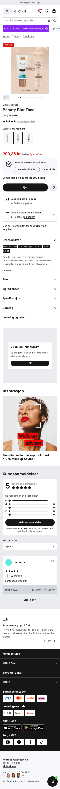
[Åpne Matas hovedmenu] (7, 11)
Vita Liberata (10, 105)
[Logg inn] (39, 11)
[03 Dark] (28, 138)
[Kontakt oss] (52, 781)
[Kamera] (49, 20)
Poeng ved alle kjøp (30, 2)
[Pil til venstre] (44, 641)
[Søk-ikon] (54, 20)
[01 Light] (7, 138)
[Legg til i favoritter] (53, 187)
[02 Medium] (18, 138)
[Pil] (54, 641)
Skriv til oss (9, 766)
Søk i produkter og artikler (20, 20)
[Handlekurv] (54, 11)
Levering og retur (14, 317)
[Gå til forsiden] (20, 11)
